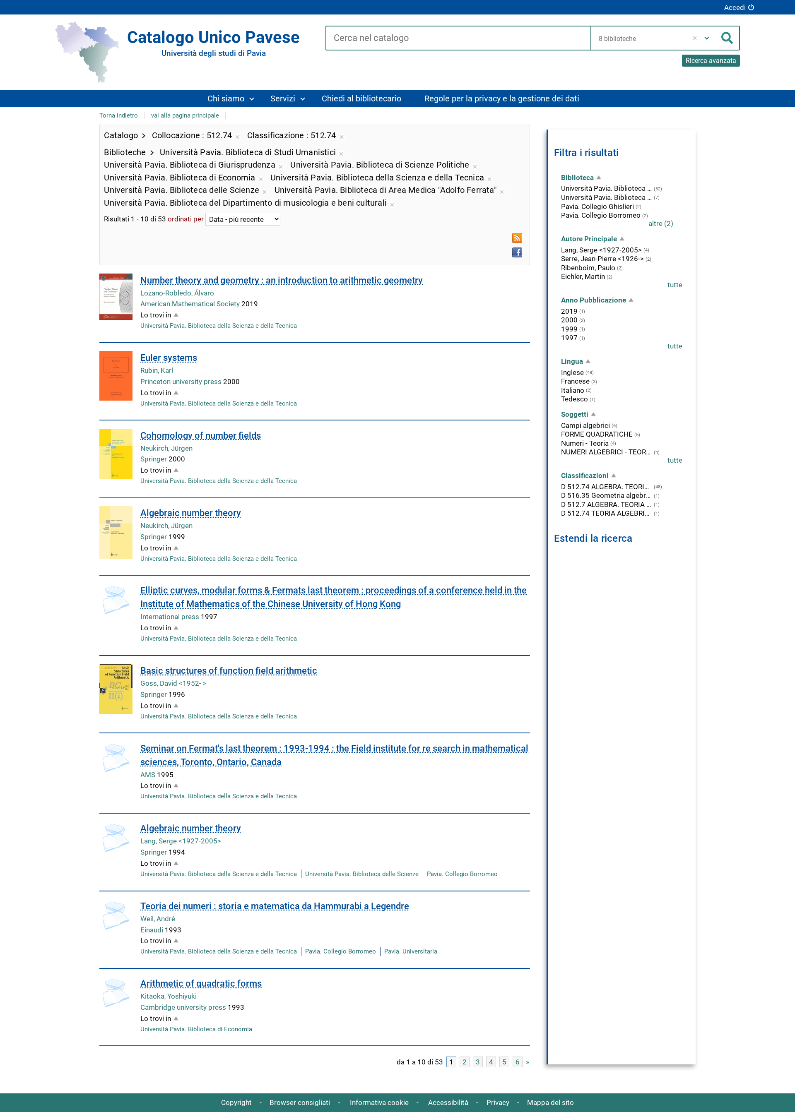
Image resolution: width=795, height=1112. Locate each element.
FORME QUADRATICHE (597, 434)
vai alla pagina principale (185, 115)
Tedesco (574, 399)
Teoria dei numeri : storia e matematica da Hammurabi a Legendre (274, 906)
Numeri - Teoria (585, 443)
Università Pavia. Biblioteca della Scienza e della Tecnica (218, 325)
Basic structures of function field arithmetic (228, 670)
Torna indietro (118, 115)
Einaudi (152, 930)
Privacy (498, 1102)
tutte (674, 285)
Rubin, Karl (156, 370)
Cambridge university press (184, 1007)
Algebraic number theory (190, 513)
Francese (575, 381)
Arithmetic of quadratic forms (201, 983)
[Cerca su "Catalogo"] (458, 38)
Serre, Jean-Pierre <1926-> (602, 259)
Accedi (735, 7)
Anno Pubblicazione (593, 300)
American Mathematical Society (190, 304)
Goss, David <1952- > (173, 683)
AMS (148, 775)
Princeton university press (181, 381)
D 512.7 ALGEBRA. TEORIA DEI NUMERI (606, 504)
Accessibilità (448, 1102)
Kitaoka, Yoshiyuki (168, 996)
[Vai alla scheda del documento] (115, 297)
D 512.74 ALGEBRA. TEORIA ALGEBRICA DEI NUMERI (606, 487)
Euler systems (168, 358)
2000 (569, 320)
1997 (569, 338)
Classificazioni (585, 475)
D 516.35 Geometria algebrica (606, 495)
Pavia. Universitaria (410, 951)
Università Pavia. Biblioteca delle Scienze (362, 874)
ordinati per (186, 219)
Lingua (572, 361)
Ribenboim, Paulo (588, 268)
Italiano (572, 390)
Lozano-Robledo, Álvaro (177, 293)
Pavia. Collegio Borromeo (462, 874)
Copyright (236, 1102)
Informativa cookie (379, 1102)
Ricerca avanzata (711, 61)
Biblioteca (577, 177)
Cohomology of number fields (200, 435)
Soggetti (574, 414)
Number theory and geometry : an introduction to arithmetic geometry (281, 280)
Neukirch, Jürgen (166, 448)
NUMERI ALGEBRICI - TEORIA (606, 452)
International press (170, 616)
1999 (569, 329)
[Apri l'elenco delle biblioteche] (707, 38)
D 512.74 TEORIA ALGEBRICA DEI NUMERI (606, 513)
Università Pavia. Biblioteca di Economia (196, 1029)
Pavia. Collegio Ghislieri (597, 206)
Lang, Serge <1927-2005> (180, 841)
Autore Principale (589, 239)
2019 (569, 311)
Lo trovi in (155, 315)
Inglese (572, 372)
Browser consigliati (300, 1102)
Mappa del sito (550, 1102)
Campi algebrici (585, 425)
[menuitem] (230, 98)
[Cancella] (695, 38)
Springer (154, 459)
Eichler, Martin (583, 276)
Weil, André (157, 919)
